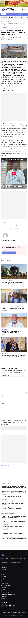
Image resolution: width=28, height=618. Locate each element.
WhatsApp (14, 225)
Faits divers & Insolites (7, 280)
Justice (11, 17)
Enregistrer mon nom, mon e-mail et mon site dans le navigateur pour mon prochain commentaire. (13, 422)
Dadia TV (3, 596)
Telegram (4, 228)
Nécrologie (4, 329)
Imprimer (17, 228)
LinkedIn (21, 225)
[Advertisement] (14, 107)
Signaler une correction (9, 253)
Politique (3, 587)
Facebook (4, 225)
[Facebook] (2, 605)
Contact (4, 612)
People (3, 591)
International (4, 27)
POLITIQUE (4, 17)
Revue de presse (5, 585)
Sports (3, 581)
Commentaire (5, 375)
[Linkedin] (13, 605)
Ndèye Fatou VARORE (10, 37)
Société (17, 17)
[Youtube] (10, 605)
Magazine (3, 598)
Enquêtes (9, 612)
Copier (10, 228)
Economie (4, 579)
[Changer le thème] (22, 9)
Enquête (23, 17)
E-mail (3, 403)
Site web (3, 411)
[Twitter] (6, 605)
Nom (3, 396)
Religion (3, 589)
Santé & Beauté (5, 593)
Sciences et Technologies (8, 594)
